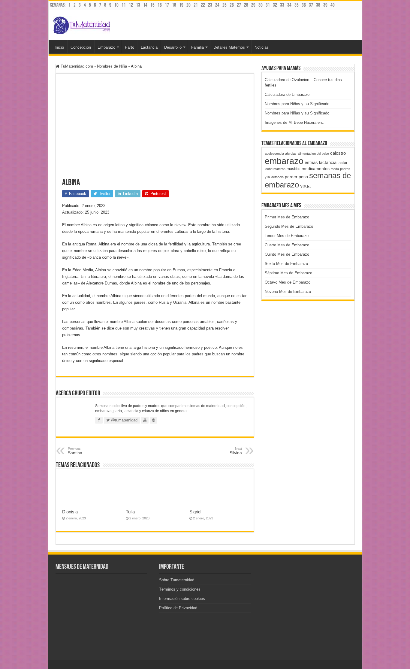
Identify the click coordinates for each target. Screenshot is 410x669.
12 (131, 5)
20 (188, 5)
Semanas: (57, 5)
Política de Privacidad (178, 608)
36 (304, 5)
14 (145, 5)
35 (296, 5)
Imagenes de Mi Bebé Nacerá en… (295, 122)
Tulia (130, 511)
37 (311, 5)
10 (116, 5)
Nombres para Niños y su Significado (297, 104)
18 (174, 5)
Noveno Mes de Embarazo (288, 291)
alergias (291, 153)
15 (152, 5)
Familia (197, 47)
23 (210, 5)
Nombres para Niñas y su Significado (297, 113)
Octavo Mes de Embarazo (287, 282)
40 (332, 5)
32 (275, 5)
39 (325, 5)
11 (124, 5)
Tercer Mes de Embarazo (287, 235)
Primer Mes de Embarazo (287, 217)
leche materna (275, 169)
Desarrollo (173, 47)
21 (196, 5)
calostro (338, 153)
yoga (305, 185)
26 (232, 5)
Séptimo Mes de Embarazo (288, 273)
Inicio (59, 47)
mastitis (293, 168)
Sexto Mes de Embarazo (286, 263)
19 (181, 5)
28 (246, 5)
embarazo (284, 161)
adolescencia (274, 153)
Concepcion (81, 47)
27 (239, 5)
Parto (129, 47)
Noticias (262, 47)
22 (203, 5)
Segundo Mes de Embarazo (289, 226)
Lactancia (149, 47)
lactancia (327, 162)
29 (253, 5)
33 (282, 5)
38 (318, 5)
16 (160, 5)
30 (260, 5)
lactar (342, 162)
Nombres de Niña (112, 66)
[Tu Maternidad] (81, 24)
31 (268, 5)
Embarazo (106, 47)
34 (289, 5)
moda (335, 169)
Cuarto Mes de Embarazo (287, 245)
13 (138, 5)
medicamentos (316, 168)
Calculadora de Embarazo (287, 94)
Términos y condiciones (179, 589)
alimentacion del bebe (313, 153)
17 (167, 5)
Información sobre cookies (182, 598)
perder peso (296, 176)
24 (217, 5)
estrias (311, 162)
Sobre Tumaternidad (176, 580)
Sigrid (194, 511)
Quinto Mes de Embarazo (287, 254)
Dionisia (70, 511)
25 (224, 5)
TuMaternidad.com (76, 66)
